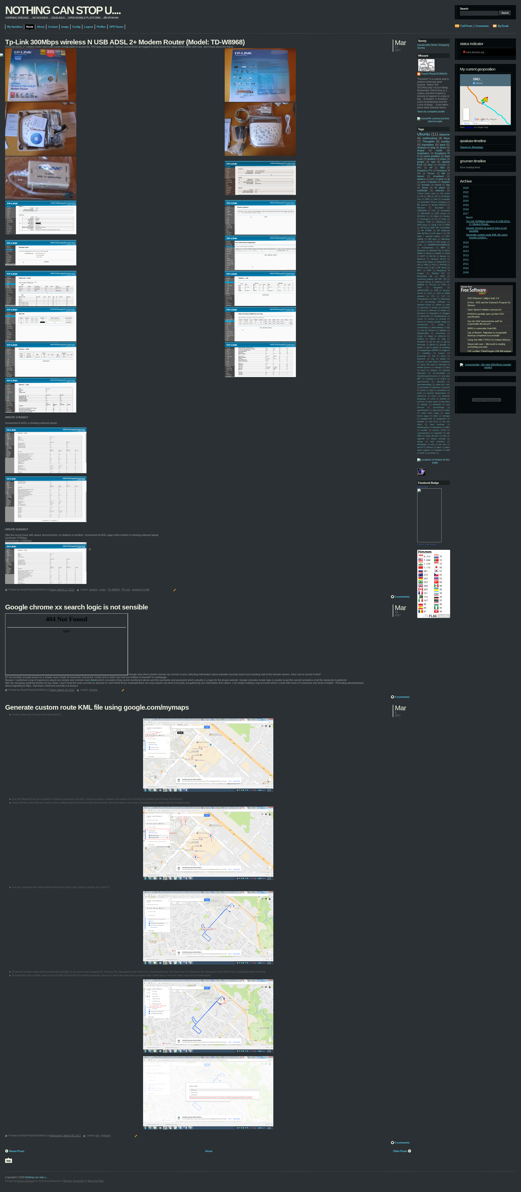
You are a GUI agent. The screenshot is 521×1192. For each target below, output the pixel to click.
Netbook (421, 259)
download (440, 333)
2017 (466, 213)
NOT (423, 256)
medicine (445, 362)
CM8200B (422, 210)
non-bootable (439, 373)
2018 (466, 209)
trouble (424, 430)
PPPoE (443, 265)
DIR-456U (425, 213)
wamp (420, 441)
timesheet (437, 427)
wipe (439, 447)
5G (436, 196)
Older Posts (400, 1151)
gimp (441, 179)
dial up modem (428, 330)
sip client (446, 401)
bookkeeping (440, 316)
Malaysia (421, 250)
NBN (442, 167)
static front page (430, 413)
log (432, 359)
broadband (438, 176)
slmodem (437, 404)
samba (443, 399)
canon (420, 319)
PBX (426, 265)
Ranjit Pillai (422, 487)
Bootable (439, 208)
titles (447, 427)
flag (443, 339)
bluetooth (425, 316)
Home (208, 1151)
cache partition (431, 156)
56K (429, 196)
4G (421, 196)
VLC (443, 296)
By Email (503, 25)
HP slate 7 (437, 233)
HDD (447, 225)
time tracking (437, 424)
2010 (466, 268)
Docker (446, 216)
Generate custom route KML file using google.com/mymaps (97, 707)
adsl (448, 304)
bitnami (420, 176)
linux (447, 138)
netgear (433, 370)
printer (420, 162)
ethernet (442, 336)
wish (422, 453)
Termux (431, 173)
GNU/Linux (441, 222)
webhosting (429, 138)
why (433, 444)
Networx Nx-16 (438, 259)
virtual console (438, 439)
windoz (430, 447)
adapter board (424, 304)
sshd (447, 410)
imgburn (446, 350)
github (433, 344)
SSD (442, 276)
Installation (423, 153)
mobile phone (423, 367)
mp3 (448, 367)
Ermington (425, 219)
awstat (443, 310)
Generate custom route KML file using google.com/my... (487, 236)
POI (434, 265)
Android (421, 147)
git (449, 179)
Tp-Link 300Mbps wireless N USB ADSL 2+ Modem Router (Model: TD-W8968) (125, 42)
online (443, 379)
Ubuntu (423, 134)
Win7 (435, 299)
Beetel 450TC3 (439, 205)
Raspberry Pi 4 (424, 170)
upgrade (438, 433)
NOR (447, 253)
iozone (441, 353)
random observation (436, 393)
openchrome (423, 381)
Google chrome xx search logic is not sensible (76, 607)
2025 (466, 188)
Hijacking (445, 239)
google (443, 344)
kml (433, 356)
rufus (433, 399)
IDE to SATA (426, 242)
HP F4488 (426, 230)
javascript (421, 356)
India (419, 245)
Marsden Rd (435, 250)
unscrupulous (423, 433)
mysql (438, 185)
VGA (429, 293)
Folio (444, 219)
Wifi (443, 173)
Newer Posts (16, 1151)
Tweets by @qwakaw (471, 147)
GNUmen (469, 127)
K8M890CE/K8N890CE (439, 245)
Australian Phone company (433, 202)
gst (428, 347)
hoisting (446, 347)
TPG (444, 285)
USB (436, 290)
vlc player (439, 187)
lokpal (442, 359)
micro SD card (428, 364)
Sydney (438, 282)
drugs (419, 336)
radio (419, 393)
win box (442, 444)
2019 (466, 205)
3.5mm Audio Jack (426, 193)
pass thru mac (443, 384)
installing (426, 353)
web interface (437, 441)
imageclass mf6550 (429, 350)
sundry (445, 141)
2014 (466, 251)
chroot (420, 322)
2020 (466, 200)
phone (447, 387)
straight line (426, 419)
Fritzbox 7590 (424, 222)
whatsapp (421, 444)
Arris (435, 199)
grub (423, 182)
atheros (433, 310)
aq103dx (445, 307)
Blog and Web (96, 1181)
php (448, 185)
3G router (445, 193)
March (469, 217)
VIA (433, 296)
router (439, 150)
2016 (466, 242)
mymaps (425, 185)
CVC (433, 210)
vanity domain (432, 436)
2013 (466, 255)
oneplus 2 (431, 379)
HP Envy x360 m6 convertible (435, 228)
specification (423, 410)
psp (431, 390)
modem (431, 159)
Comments (482, 25)
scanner (421, 401)
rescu (434, 396)
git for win (434, 342)
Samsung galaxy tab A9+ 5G (431, 279)
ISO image (441, 242)
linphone (421, 359)
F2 (436, 219)
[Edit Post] (174, 589)
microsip (442, 364)
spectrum (437, 410)
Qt (433, 267)
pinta (423, 390)
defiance (421, 179)
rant (433, 162)
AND (427, 199)
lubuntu (420, 362)
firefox (433, 339)
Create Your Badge (426, 544)
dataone (444, 134)
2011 (466, 264)
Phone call (422, 267)
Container (445, 210)
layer (443, 356)
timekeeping (423, 427)
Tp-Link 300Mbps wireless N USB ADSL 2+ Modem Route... (488, 223)
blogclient (434, 313)
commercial (422, 324)
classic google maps (437, 322)
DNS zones (440, 213)
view (444, 436)
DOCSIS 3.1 (423, 216)
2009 (466, 272)
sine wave (433, 401)
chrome (442, 319)
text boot (433, 421)
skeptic (424, 404)
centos (431, 319)
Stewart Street (424, 282)
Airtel (430, 165)
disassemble (423, 333)
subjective (441, 419)
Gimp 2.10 (436, 225)
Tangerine (438, 287)
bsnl (442, 144)
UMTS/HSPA (423, 290)
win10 (420, 447)
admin (438, 304)
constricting (422, 327)
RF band (442, 267)
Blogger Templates (73, 1181)
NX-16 (433, 256)
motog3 (438, 367)
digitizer (443, 330)
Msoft (428, 253)
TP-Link (432, 285)
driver (443, 147)
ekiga (430, 336)
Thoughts (428, 141)
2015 (466, 246)
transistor (428, 144)
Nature (443, 256)
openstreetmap (424, 384)
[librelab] (1, 55)
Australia (446, 199)
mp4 (423, 370)
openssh (441, 381)
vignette (421, 439)
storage (446, 416)
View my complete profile (431, 111)
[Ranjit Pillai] (429, 541)
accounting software (435, 302)
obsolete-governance (427, 376)
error (432, 179)
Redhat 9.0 (438, 273)
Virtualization (423, 299)
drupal (420, 150)
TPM (419, 287)
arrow (423, 310)
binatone (421, 313)
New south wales (425, 262)
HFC (419, 167)
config (440, 324)
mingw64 (445, 182)
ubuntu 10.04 (439, 430)
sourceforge (438, 407)
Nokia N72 (442, 262)
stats (435, 416)
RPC (419, 270)
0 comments (402, 596)
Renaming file (424, 276)
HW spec (432, 239)
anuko (435, 307)
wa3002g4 (422, 190)
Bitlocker (421, 208)
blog (432, 147)
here (93, 680)
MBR (443, 247)
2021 (466, 196)
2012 (466, 259)
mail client (433, 362)
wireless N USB (442, 450)
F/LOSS (442, 165)
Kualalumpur (428, 247)
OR (418, 265)
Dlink (436, 216)
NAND (438, 253)
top (9, 1160)
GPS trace (422, 225)
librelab (433, 182)
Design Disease (26, 1181)
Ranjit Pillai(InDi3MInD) (434, 73)
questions (442, 390)
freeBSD (421, 342)
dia (448, 327)
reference (421, 396)
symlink (420, 421)
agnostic (424, 307)
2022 (466, 192)
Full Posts (466, 25)
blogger (446, 313)
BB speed (422, 205)
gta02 (436, 347)
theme (425, 187)
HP (430, 167)
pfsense (436, 387)
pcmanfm (424, 387)
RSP (429, 270)
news (443, 159)
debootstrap (437, 327)
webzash (439, 190)
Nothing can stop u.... (62, 10)
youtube (432, 453)
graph (420, 347)
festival (420, 339)
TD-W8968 (114, 589)
